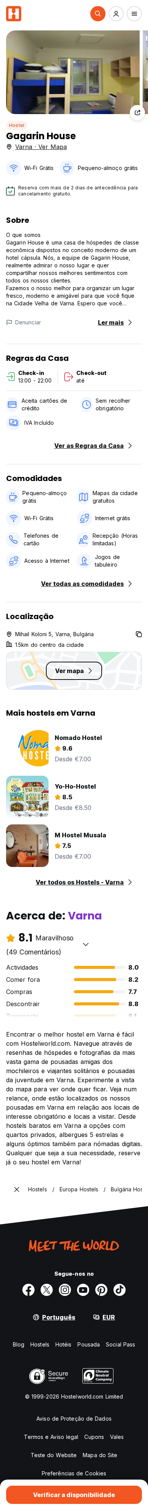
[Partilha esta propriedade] (137, 112)
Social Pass (120, 1344)
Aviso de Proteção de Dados (74, 1418)
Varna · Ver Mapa (41, 147)
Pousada (88, 1344)
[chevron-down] (86, 944)
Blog (18, 1344)
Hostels (39, 1344)
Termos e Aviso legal (51, 1437)
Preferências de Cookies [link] (74, 1473)
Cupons (94, 1437)
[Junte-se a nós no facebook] (28, 1290)
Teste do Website (54, 1455)
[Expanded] (17, 1189)
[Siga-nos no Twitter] (47, 1290)
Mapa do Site (100, 1455)
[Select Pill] (97, 13)
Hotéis (63, 1344)
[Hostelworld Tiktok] (119, 1290)
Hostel (16, 125)
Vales (117, 1437)
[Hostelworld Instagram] (65, 1290)
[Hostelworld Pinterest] (101, 1290)
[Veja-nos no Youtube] (83, 1290)
